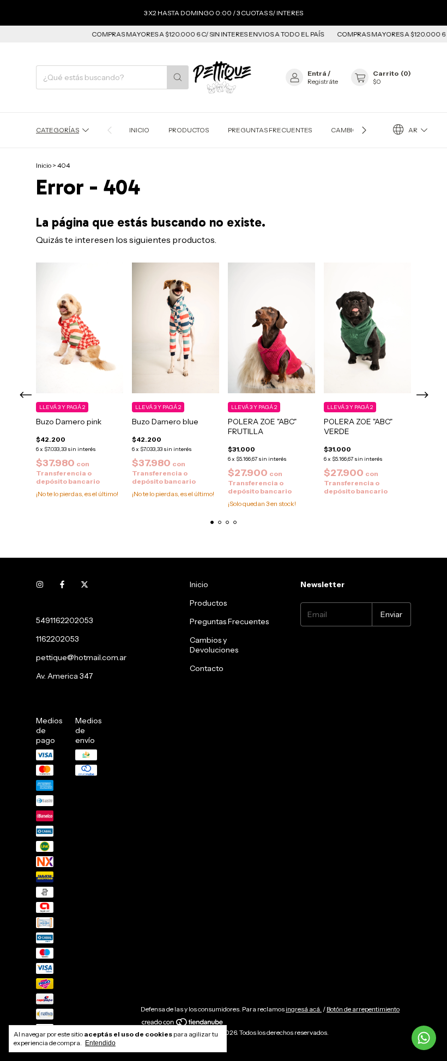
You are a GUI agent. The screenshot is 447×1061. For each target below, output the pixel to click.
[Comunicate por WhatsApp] (424, 1038)
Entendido (100, 1043)
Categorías (57, 130)
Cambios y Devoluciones (214, 645)
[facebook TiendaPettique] (62, 584)
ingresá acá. (304, 1009)
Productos (188, 130)
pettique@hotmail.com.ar (81, 657)
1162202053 (57, 639)
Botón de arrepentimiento (363, 1009)
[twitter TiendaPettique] (84, 584)
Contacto (207, 668)
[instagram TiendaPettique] (40, 584)
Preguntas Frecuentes (270, 130)
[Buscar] (178, 77)
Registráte (322, 81)
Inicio (139, 130)
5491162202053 (64, 620)
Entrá (317, 73)
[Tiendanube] (183, 1024)
